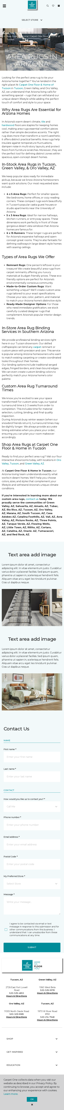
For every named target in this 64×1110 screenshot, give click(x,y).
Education (13, 1065)
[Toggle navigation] (4, 6)
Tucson (18, 88)
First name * (10, 749)
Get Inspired (15, 1052)
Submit (32, 947)
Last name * (10, 769)
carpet (37, 347)
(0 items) (59, 6)
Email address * (11, 837)
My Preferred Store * (14, 876)
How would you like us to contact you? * (24, 799)
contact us (32, 499)
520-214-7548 (47, 1017)
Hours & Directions (16, 996)
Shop (10, 1038)
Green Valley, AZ (34, 463)
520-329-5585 (17, 1014)
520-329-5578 (47, 990)
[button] (47, 6)
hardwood (8, 125)
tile (43, 121)
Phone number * (12, 817)
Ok (31, 1099)
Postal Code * (10, 857)
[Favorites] (53, 6)
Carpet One (8, 33)
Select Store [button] (30, 20)
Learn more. (11, 1094)
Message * (9, 894)
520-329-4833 (16, 993)
